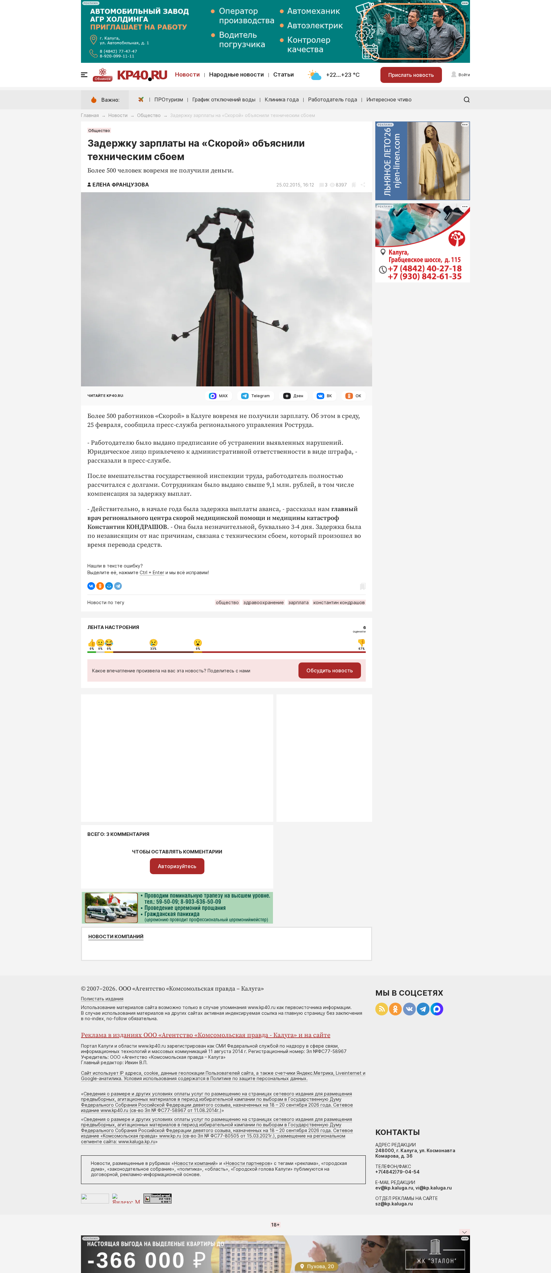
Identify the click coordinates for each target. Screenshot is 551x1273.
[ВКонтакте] (91, 586)
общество (227, 602)
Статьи (283, 74)
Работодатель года (332, 99)
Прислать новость (411, 75)
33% (153, 648)
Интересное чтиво (389, 99)
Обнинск (103, 79)
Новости (187, 74)
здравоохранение (264, 602)
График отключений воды (223, 99)
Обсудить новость (329, 670)
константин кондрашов (339, 602)
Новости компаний (115, 937)
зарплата (299, 602)
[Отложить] (354, 184)
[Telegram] (118, 586)
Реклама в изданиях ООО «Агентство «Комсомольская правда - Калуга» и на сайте (205, 1035)
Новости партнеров (248, 1163)
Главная (90, 115)
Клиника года (282, 99)
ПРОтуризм (168, 99)
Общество (149, 115)
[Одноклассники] (100, 586)
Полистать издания (102, 998)
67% (361, 648)
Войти (464, 74)
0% (92, 648)
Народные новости (236, 74)
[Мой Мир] (109, 586)
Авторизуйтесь (177, 866)
